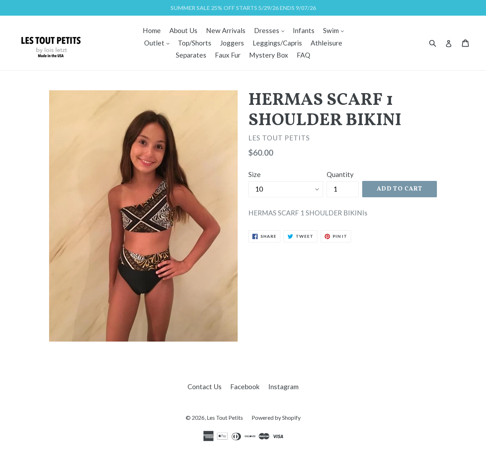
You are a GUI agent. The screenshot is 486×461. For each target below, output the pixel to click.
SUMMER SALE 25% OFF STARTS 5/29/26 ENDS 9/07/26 (243, 7)
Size (254, 174)
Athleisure (326, 43)
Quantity (340, 174)
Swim (335, 30)
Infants (304, 30)
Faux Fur (228, 55)
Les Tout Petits (225, 417)
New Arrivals (225, 30)
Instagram (283, 386)
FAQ (303, 55)
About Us (183, 30)
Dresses (271, 30)
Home (152, 30)
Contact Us (204, 386)
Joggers (232, 43)
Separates (191, 55)
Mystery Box (268, 55)
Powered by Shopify (276, 417)
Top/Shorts (194, 43)
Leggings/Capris (277, 43)
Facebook (245, 386)
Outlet (158, 42)
